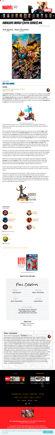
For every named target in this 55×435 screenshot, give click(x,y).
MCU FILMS (26, 397)
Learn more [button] (5, 432)
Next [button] (53, 16)
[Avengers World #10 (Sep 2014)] (42, 16)
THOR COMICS (41, 394)
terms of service (30, 400)
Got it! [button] (47, 432)
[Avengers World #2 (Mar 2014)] (9, 16)
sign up (19, 400)
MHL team (32, 427)
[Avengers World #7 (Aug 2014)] (30, 16)
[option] (4, 15)
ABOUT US (32, 397)
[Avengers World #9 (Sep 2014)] (38, 16)
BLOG (21, 397)
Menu (3, 1)
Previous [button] (1, 16)
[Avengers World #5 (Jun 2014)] (21, 16)
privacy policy (24, 400)
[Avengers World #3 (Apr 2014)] (13, 16)
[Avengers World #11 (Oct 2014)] (47, 16)
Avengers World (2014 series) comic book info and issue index (15, 247)
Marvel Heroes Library (19, 421)
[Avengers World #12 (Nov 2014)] (51, 16)
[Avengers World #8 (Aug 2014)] (34, 16)
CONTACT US (38, 397)
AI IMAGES (16, 397)
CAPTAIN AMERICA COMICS (16, 394)
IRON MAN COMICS (33, 394)
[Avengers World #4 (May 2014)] (17, 16)
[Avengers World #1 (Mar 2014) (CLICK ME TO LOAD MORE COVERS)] (4, 16)
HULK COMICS (25, 394)
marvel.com (36, 400)
